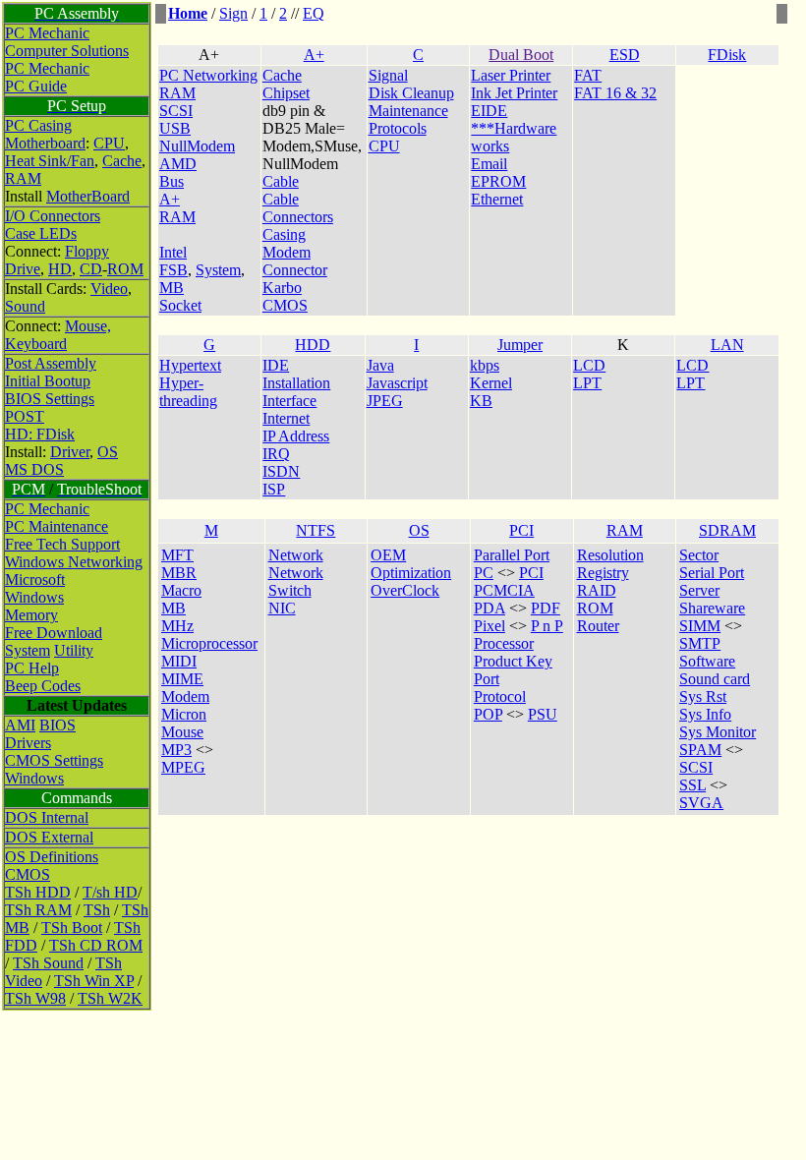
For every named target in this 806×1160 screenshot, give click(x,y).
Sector (699, 555)
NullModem (197, 146)
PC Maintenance (56, 526)
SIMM (699, 625)
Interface (289, 400)
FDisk (727, 54)
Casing (284, 234)
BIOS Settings (49, 398)
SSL (692, 785)
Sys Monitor (717, 732)
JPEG (385, 400)
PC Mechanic (47, 33)
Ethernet (497, 199)
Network (295, 555)
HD (60, 269)
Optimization (411, 572)
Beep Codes (43, 685)
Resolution (610, 555)
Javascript (397, 383)
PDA (489, 608)
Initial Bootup (47, 381)
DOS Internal (46, 817)
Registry (603, 572)
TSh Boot (71, 927)
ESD (624, 54)
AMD (178, 163)
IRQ (276, 453)
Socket (180, 305)
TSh (97, 909)
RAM (23, 178)
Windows (34, 597)
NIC (282, 608)
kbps (484, 365)
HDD (312, 344)
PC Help (32, 668)
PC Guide (36, 86)
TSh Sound (48, 963)
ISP (273, 489)
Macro (181, 590)
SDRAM (727, 530)
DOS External (49, 837)
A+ (314, 54)
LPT (587, 383)
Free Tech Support (62, 544)
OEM (388, 555)
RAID (596, 590)
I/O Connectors (52, 215)
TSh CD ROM (96, 945)
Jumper (520, 344)
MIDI (179, 661)
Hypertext (190, 365)
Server (699, 590)
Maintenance (408, 110)
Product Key (513, 661)
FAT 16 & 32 (615, 93)
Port (486, 678)
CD (91, 269)
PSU (542, 714)
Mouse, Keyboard (58, 335)
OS (107, 451)
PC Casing (38, 125)
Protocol (500, 696)
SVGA (701, 802)
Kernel (491, 383)
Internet (286, 418)
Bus (171, 181)
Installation (296, 383)
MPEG (183, 767)
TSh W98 (35, 998)
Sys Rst (702, 696)
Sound (25, 306)
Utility (73, 650)
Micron (183, 714)
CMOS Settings (54, 760)
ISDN (281, 471)
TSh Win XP (94, 980)
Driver (69, 451)
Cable (280, 181)
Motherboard (45, 143)
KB (481, 400)
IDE (275, 365)
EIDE (489, 110)
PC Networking (208, 75)
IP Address (295, 436)
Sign (233, 13)
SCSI (176, 110)
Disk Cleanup (411, 93)
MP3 (176, 749)
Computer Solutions (67, 50)
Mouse (182, 732)
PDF (545, 608)
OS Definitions (51, 856)
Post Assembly (50, 363)
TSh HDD (38, 892)
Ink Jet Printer (514, 93)
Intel (173, 252)
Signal (388, 75)
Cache (122, 160)
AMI (20, 725)
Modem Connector (294, 261)
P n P (547, 625)
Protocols (398, 128)
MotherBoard (88, 196)
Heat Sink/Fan (49, 160)
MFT (177, 555)
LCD (589, 365)
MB (171, 287)
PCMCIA (504, 590)
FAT (588, 75)
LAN (727, 344)
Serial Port (711, 572)
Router (598, 625)
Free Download (53, 632)
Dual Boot (521, 54)
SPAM (700, 749)
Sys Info (705, 714)
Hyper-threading (188, 392)
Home (187, 13)
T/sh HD (110, 892)
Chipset (286, 93)
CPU (109, 143)
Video (109, 288)
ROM (125, 269)
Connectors (297, 216)
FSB (173, 269)
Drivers (28, 742)
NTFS (315, 530)
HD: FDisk (40, 434)
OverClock (405, 590)
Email (489, 163)
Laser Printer (510, 75)
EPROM (498, 181)
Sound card (714, 678)
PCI (521, 530)
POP (488, 714)
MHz (177, 625)
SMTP (699, 643)
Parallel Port (511, 555)
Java (380, 365)
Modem (185, 696)
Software (707, 661)
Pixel (489, 625)
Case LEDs (41, 233)
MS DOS (34, 469)
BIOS (57, 725)
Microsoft (35, 579)
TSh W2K (110, 998)
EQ (313, 13)
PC (483, 572)
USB (175, 128)
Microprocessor (209, 643)
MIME (182, 678)
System (27, 650)
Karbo (282, 287)
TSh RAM (38, 909)
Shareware (712, 608)
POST (24, 416)
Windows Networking (74, 561)
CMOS (27, 874)
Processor (504, 643)
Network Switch (295, 581)
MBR (179, 572)
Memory (31, 615)
